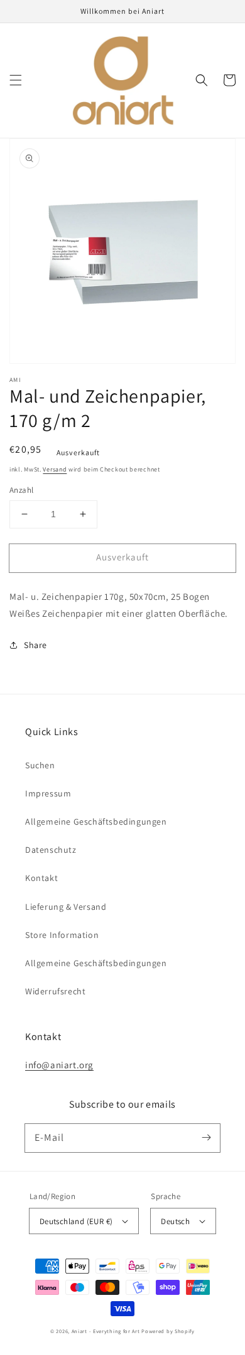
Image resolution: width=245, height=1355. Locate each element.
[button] (16, 80)
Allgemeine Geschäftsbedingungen (96, 821)
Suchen (40, 765)
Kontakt (41, 878)
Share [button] (35, 645)
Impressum (48, 793)
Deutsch (175, 1221)
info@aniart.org (59, 1065)
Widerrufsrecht (55, 991)
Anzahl (21, 490)
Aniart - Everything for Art (106, 1330)
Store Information (62, 934)
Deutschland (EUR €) (76, 1221)
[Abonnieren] (206, 1137)
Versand (55, 469)
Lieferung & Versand (65, 906)
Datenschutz (51, 849)
